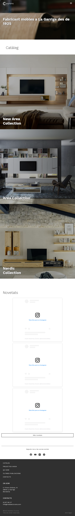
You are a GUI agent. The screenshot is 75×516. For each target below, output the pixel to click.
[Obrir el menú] (71, 3)
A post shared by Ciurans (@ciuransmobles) (37, 338)
